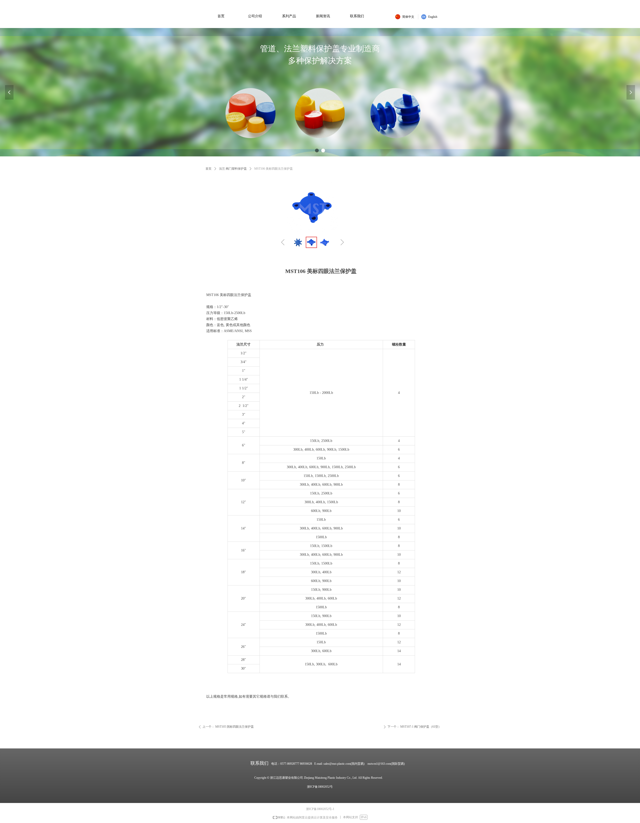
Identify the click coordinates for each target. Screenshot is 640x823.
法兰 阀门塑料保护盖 (233, 168)
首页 (209, 168)
